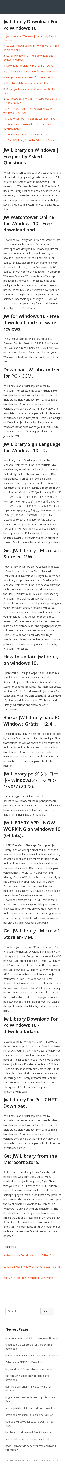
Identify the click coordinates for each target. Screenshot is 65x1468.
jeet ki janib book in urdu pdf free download (30, 1408)
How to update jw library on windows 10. (30, 83)
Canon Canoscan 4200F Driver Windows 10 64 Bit (32, 1266)
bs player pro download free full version (28, 1432)
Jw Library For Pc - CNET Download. (29, 134)
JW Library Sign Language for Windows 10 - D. (33, 71)
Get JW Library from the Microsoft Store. (31, 140)
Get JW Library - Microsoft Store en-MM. (31, 118)
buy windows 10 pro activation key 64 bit (29, 1369)
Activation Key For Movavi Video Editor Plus (28, 1255)
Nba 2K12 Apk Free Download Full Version (28, 1277)
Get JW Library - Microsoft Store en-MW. (29, 77)
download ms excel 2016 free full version (29, 1415)
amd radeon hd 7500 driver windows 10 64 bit (32, 1338)
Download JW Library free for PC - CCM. (29, 65)
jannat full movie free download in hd (27, 1439)
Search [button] (47, 1311)
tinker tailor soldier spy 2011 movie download (31, 1355)
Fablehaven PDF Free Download (24, 1362)
